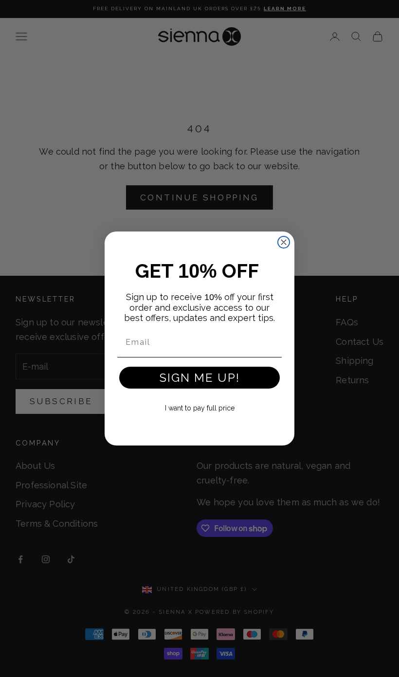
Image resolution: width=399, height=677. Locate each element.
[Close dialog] (284, 242)
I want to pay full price (200, 408)
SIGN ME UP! (200, 378)
